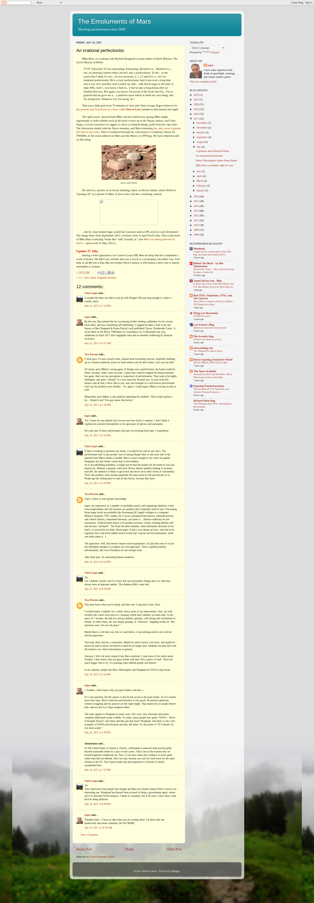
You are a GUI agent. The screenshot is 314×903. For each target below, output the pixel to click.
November (202, 127)
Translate (214, 52)
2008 (197, 234)
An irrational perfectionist (209, 155)
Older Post (174, 849)
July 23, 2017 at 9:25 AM (97, 343)
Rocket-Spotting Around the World (213, 359)
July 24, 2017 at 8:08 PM (97, 804)
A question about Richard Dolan (212, 151)
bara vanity (90, 277)
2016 (197, 196)
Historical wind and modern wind (210, 327)
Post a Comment (89, 834)
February (202, 185)
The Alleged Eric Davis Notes (208, 351)
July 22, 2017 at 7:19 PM (97, 306)
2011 (197, 220)
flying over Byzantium (206, 313)
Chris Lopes (91, 293)
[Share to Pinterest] (113, 273)
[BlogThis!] (102, 273)
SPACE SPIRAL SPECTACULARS (211, 362)
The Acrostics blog (204, 336)
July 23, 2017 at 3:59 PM (97, 483)
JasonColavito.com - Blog (208, 280)
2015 (197, 201)
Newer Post (84, 849)
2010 (197, 225)
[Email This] (99, 273)
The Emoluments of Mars (114, 21)
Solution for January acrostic (208, 339)
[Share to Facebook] (109, 273)
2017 (197, 118)
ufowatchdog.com (203, 348)
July (199, 147)
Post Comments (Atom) (102, 856)
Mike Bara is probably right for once (215, 165)
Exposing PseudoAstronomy (209, 386)
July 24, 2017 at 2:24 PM (97, 674)
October (201, 132)
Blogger (176, 871)
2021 (197, 99)
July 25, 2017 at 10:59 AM (98, 827)
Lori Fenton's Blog (204, 324)
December (202, 123)
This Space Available (205, 371)
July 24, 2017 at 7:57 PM (97, 770)
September (202, 137)
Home (129, 849)
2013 (197, 210)
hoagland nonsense (106, 277)
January (201, 190)
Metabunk (199, 248)
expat (87, 317)
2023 (197, 95)
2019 (197, 109)
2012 (197, 215)
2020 (197, 104)
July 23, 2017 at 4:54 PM (97, 562)
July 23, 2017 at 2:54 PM (97, 435)
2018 (197, 114)
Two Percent (91, 354)
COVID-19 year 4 (202, 316)
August (201, 142)
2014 (197, 206)
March (200, 181)
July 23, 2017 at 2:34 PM (97, 405)
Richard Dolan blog (204, 400)
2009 (197, 230)
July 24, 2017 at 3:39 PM (97, 732)
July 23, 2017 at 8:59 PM (97, 589)
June (199, 171)
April (200, 176)
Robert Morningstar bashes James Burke (216, 160)
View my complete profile (203, 81)
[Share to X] (106, 273)
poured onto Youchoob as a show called (110, 109)
